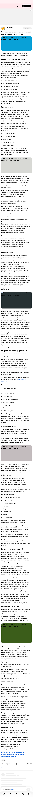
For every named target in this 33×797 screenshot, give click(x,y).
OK (28, 789)
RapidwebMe (10, 27)
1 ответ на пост (6, 768)
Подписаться (27, 28)
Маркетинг (8, 29)
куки (12, 789)
